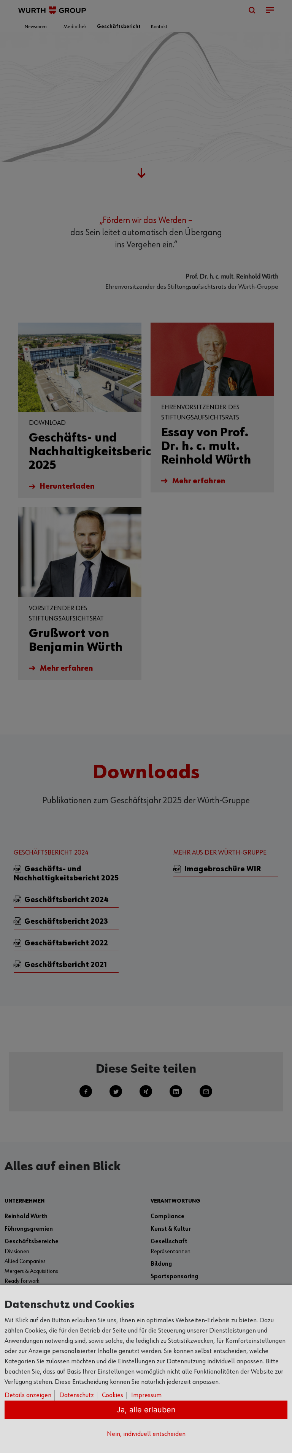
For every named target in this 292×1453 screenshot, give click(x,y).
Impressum (146, 1395)
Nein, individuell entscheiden (146, 1434)
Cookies (112, 1395)
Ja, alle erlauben (146, 1409)
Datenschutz (76, 1395)
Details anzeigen (28, 1395)
